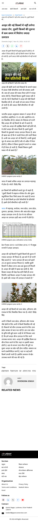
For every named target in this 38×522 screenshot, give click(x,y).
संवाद (3, 474)
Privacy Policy (23, 484)
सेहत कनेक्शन (23, 477)
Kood (3, 490)
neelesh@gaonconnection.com (16, 513)
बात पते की (32, 9)
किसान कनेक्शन (23, 464)
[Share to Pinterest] (21, 46)
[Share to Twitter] (7, 46)
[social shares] (3, 500)
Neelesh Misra (23, 487)
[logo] (19, 3)
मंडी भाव (4, 477)
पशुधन (3, 464)
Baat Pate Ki (18, 15)
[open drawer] (3, 3)
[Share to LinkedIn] (16, 46)
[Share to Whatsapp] (12, 46)
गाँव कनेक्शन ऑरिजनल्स (26, 471)
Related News (11, 390)
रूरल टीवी (21, 474)
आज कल (4, 9)
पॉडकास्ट (21, 468)
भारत (3, 208)
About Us (5, 484)
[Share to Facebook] (3, 46)
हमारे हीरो (23, 9)
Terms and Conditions (9, 487)
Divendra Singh (7, 42)
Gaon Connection (7, 15)
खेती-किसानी (14, 9)
